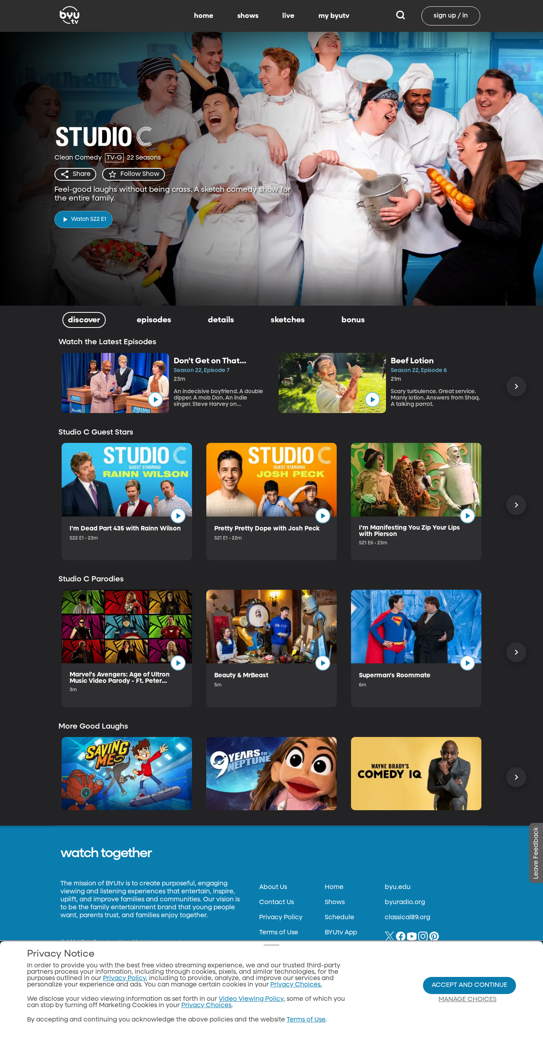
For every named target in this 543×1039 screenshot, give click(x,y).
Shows (335, 902)
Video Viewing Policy (251, 999)
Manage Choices (467, 999)
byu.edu (398, 887)
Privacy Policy (281, 917)
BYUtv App (341, 933)
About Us (273, 887)
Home (334, 887)
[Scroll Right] (516, 386)
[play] (155, 399)
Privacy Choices (206, 1005)
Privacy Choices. (296, 985)
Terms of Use (278, 933)
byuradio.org (405, 902)
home (203, 15)
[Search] (400, 15)
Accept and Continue (469, 985)
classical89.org (407, 917)
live (288, 15)
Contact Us (276, 902)
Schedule (339, 917)
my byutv (333, 15)
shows (247, 15)
